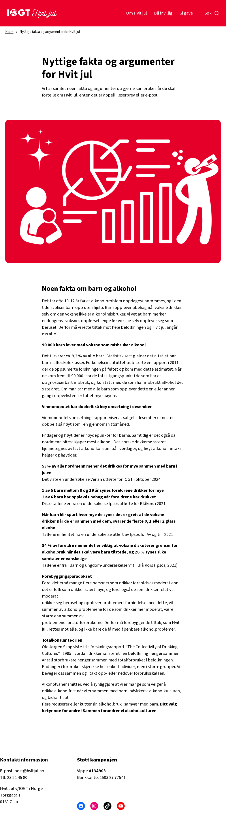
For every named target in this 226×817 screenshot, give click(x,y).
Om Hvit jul (136, 13)
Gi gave (186, 13)
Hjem (9, 31)
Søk (208, 13)
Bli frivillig (163, 13)
